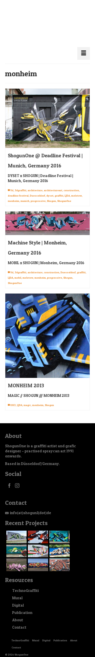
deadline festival (18, 189)
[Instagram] (17, 479)
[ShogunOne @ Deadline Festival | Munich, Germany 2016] (47, 112)
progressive (38, 194)
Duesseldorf (37, 189)
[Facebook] (9, 479)
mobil (17, 271)
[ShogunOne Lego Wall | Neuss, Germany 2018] (37, 558)
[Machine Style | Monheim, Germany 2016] (47, 217)
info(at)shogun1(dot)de (30, 506)
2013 (13, 398)
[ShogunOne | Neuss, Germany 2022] (59, 531)
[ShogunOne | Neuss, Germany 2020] (59, 544)
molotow (76, 189)
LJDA (67, 189)
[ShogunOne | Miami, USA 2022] (37, 531)
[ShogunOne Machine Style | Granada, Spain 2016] (59, 558)
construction (71, 184)
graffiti (59, 189)
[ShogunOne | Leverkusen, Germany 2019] (16, 558)
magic (27, 398)
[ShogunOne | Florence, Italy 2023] (16, 531)
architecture (35, 184)
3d (11, 184)
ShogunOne (64, 194)
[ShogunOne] (47, 22)
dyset (49, 189)
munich (25, 194)
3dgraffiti (20, 184)
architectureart (53, 184)
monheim (13, 194)
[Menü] (83, 47)
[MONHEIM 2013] (47, 329)
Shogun (51, 194)
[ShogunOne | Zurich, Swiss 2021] (16, 544)
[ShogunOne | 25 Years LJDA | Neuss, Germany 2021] (37, 544)
